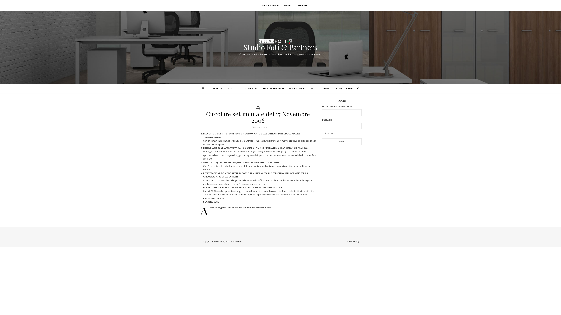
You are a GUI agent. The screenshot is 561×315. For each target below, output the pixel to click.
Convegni (251, 88)
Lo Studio (324, 88)
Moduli (288, 5)
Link (311, 88)
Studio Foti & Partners (280, 47)
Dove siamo (296, 88)
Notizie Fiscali (270, 5)
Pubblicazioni (345, 88)
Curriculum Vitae (273, 88)
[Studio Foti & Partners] (280, 41)
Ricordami (329, 133)
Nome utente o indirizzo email (337, 106)
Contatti (234, 88)
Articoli (218, 88)
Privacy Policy (353, 241)
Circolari (302, 5)
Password (327, 119)
